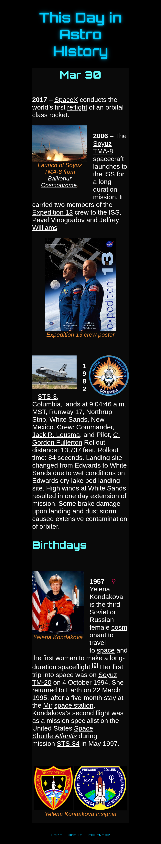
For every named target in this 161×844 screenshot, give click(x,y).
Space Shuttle (62, 732)
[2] (95, 665)
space (106, 650)
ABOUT (75, 835)
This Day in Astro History (80, 34)
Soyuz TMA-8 (103, 147)
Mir (47, 705)
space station (73, 705)
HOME (56, 835)
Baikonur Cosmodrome (59, 181)
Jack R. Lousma (56, 434)
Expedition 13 (52, 212)
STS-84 (68, 743)
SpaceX (66, 99)
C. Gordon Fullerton (76, 438)
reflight (77, 107)
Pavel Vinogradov (58, 220)
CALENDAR (99, 835)
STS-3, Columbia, (47, 400)
